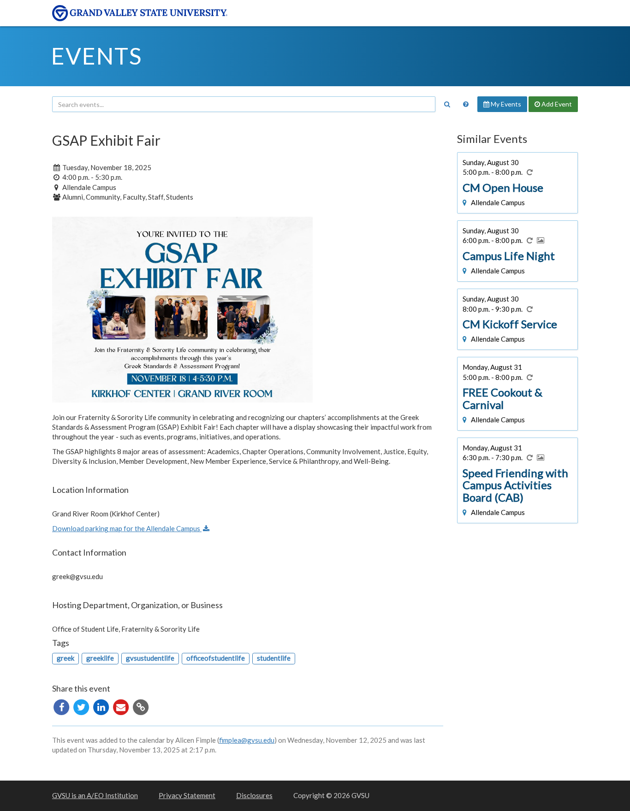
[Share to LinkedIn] (102, 706)
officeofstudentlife (215, 658)
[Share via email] (121, 706)
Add (556, 104)
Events (96, 56)
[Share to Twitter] (82, 706)
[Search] (447, 104)
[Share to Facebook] (62, 706)
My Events (505, 104)
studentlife (274, 658)
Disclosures (254, 795)
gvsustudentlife (150, 658)
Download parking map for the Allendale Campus (127, 528)
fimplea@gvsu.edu (246, 740)
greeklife (100, 658)
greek (65, 658)
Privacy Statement (187, 795)
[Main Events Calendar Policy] (466, 104)
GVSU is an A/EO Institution (95, 795)
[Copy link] (140, 706)
